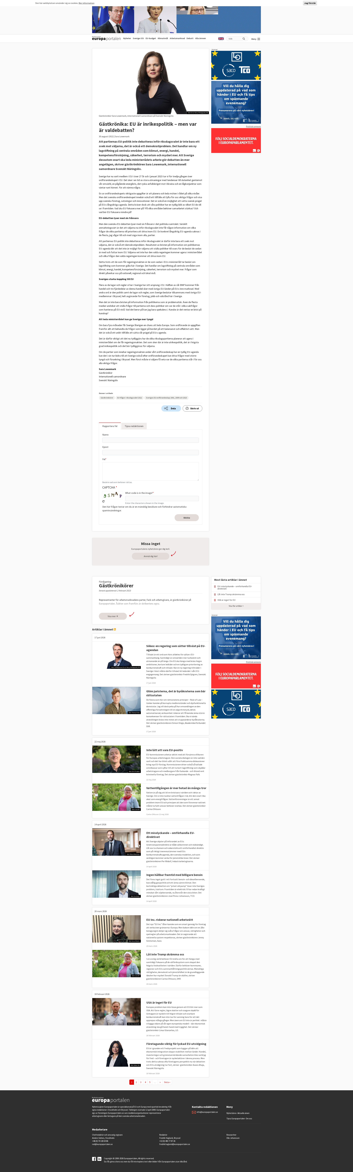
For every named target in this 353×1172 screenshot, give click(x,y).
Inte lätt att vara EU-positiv (164, 750)
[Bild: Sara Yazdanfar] (116, 1011)
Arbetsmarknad (177, 38)
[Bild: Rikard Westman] (116, 841)
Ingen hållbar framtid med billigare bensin (174, 875)
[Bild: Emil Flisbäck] (116, 758)
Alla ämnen (200, 38)
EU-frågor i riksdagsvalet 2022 (129, 397)
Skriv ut (194, 408)
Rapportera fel (109, 426)
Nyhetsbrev (231, 1113)
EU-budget (151, 38)
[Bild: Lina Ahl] (116, 796)
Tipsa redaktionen (134, 426)
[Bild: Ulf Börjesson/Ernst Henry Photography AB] (116, 654)
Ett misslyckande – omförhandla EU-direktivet (234, 587)
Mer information (86, 3)
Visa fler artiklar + (236, 606)
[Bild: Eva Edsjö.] (116, 883)
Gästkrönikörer (107, 397)
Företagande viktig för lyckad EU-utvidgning (176, 1044)
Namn (105, 434)
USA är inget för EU (159, 1002)
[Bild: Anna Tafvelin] (116, 928)
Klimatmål (163, 38)
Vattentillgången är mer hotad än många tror (176, 788)
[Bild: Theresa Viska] (116, 700)
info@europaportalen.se (207, 1112)
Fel (103, 459)
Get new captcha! (103, 501)
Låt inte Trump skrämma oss (165, 954)
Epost (105, 447)
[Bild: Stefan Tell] (116, 1052)
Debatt (190, 38)
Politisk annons (253, 126)
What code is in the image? (139, 492)
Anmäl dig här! (150, 556)
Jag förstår (310, 3)
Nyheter (127, 38)
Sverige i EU (138, 38)
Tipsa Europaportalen (235, 1118)
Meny (253, 39)
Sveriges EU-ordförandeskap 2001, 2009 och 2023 (166, 397)
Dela (173, 408)
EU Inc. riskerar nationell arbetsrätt (169, 920)
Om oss (249, 1118)
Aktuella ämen (243, 1113)
